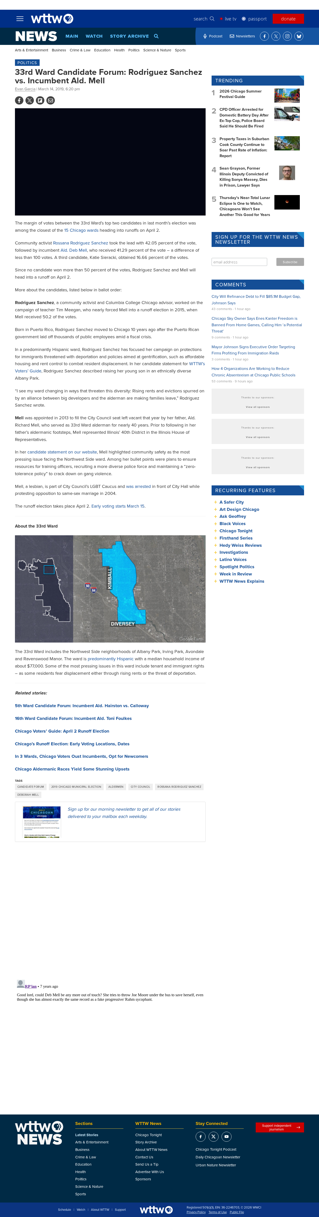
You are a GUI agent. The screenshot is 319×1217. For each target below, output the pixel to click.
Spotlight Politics (237, 566)
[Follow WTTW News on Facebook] (264, 36)
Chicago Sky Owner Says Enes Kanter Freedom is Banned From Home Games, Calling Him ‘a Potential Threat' (257, 325)
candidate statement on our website (62, 452)
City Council (140, 787)
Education (102, 50)
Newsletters (245, 36)
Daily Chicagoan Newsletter (218, 1157)
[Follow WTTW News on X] (275, 36)
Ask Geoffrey (233, 516)
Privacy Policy (196, 1212)
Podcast (215, 36)
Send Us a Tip (147, 1164)
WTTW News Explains (243, 581)
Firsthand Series (236, 538)
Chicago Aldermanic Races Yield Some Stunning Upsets (72, 769)
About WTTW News (151, 1149)
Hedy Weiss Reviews (241, 545)
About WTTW (100, 1210)
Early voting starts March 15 (118, 506)
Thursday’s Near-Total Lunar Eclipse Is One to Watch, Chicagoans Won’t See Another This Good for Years (245, 206)
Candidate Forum (30, 787)
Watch (94, 36)
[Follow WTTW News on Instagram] (287, 36)
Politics (134, 50)
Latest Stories (86, 1135)
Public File (237, 1212)
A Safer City (232, 502)
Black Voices (233, 523)
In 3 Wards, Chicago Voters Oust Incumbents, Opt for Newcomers (81, 756)
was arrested (138, 486)
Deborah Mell (28, 795)
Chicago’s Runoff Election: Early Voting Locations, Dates (72, 744)
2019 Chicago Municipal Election (76, 787)
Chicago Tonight (236, 531)
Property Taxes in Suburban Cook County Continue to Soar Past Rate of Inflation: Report (244, 147)
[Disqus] (110, 910)
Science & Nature (157, 50)
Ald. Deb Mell (74, 250)
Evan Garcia (25, 89)
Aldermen (116, 787)
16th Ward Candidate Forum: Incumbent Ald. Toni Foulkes (73, 718)
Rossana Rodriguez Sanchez (80, 243)
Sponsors (143, 1179)
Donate (288, 19)
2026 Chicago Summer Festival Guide (241, 94)
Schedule (64, 1210)
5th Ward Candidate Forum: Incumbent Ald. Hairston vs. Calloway (82, 705)
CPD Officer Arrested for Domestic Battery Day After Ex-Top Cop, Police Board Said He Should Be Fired (244, 118)
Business (59, 50)
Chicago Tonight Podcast (216, 1149)
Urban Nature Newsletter (216, 1165)
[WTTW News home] (36, 36)
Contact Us (144, 1157)
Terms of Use (218, 1212)
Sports (180, 50)
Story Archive (129, 36)
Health (119, 50)
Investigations (234, 552)
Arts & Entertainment (31, 50)
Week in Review (236, 574)
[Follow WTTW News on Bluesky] (298, 36)
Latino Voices (233, 559)
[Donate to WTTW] (156, 1210)
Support (120, 1210)
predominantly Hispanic (111, 659)
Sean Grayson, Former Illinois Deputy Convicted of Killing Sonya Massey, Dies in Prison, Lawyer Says (244, 176)
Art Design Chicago (239, 509)
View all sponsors (258, 407)
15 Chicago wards (81, 230)
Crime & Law (80, 50)
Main (72, 36)
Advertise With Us (149, 1171)
